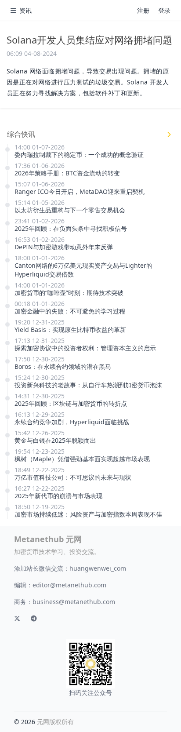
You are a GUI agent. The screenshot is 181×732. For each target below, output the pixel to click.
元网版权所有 (55, 721)
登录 (164, 10)
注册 (143, 10)
